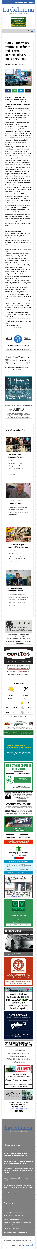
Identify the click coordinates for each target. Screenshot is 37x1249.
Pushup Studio (29, 1245)
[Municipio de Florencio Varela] (18, 749)
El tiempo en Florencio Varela (18, 716)
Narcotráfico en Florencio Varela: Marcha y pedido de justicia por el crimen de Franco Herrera (18, 1170)
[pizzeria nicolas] (18, 830)
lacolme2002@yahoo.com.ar (17, 1232)
